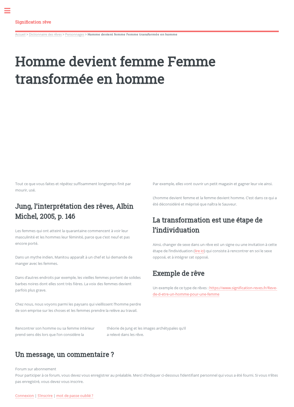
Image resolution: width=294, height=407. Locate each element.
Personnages (74, 34)
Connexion (24, 395)
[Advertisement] (146, 141)
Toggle (10, 10)
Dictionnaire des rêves (45, 34)
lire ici (199, 250)
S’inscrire (45, 395)
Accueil (20, 34)
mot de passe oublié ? (74, 395)
